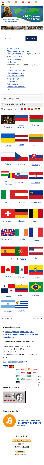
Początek (8, 127)
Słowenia (21, 182)
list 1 (36, 65)
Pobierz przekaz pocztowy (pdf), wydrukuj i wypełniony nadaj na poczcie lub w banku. (20, 334)
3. (4, 362)
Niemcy (21, 221)
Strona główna (13, 48)
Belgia (35, 221)
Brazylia (13, 81)
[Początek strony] (41, 457)
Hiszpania (8, 259)
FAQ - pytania (12, 84)
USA (36, 258)
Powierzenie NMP (14, 56)
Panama (8, 296)
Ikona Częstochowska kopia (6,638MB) (23, 54)
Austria (22, 202)
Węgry (8, 181)
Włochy (8, 202)
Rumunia (8, 184)
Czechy (21, 164)
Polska (13, 62)
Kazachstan (22, 127)
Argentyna (7, 311)
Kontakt (10, 89)
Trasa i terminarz (14, 59)
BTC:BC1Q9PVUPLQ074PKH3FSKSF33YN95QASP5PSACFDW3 (29, 423)
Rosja (21, 124)
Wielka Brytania (8, 239)
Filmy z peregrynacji (15, 78)
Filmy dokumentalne (15, 76)
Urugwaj (21, 311)
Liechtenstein (35, 202)
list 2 (9, 67)
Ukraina (8, 146)
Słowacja (36, 164)
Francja (36, 240)
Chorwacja (35, 182)
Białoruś (35, 125)
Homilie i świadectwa (16, 70)
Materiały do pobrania (16, 87)
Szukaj (32, 38)
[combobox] (14, 38)
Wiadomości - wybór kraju (18, 51)
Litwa (35, 145)
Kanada (8, 276)
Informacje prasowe (15, 73)
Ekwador (35, 278)
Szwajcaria (8, 221)
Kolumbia (21, 295)
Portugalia (21, 259)
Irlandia (22, 239)
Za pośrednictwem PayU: (16, 362)
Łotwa (21, 145)
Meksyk (21, 277)
